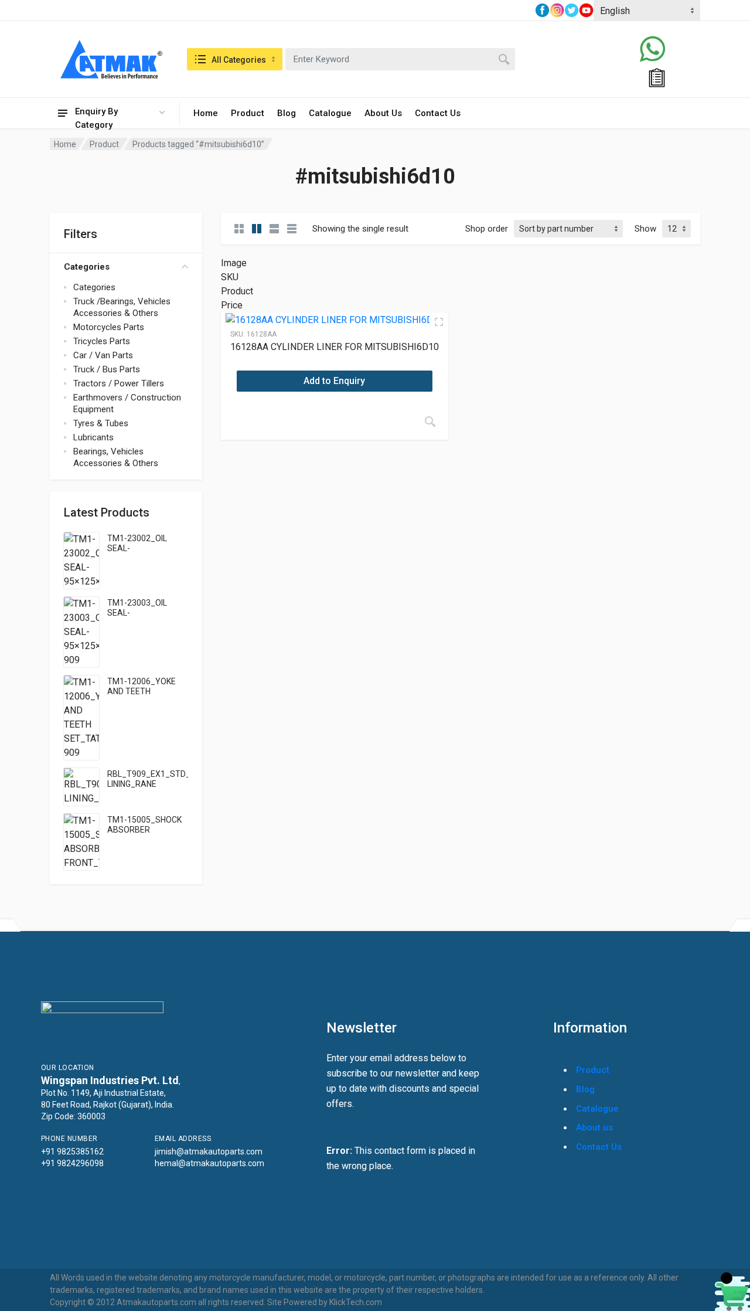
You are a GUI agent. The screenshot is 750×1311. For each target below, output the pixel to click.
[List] (274, 228)
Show (645, 228)
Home (205, 113)
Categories (87, 266)
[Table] (292, 228)
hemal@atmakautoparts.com (209, 1163)
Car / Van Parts (103, 355)
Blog (286, 113)
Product (247, 113)
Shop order (486, 228)
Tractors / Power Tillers (118, 383)
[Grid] (239, 228)
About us (594, 1127)
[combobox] (400, 59)
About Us (383, 113)
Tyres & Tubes (100, 423)
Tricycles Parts (101, 341)
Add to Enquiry (334, 380)
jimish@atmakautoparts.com (208, 1151)
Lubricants (93, 437)
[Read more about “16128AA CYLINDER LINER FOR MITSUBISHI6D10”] (430, 421)
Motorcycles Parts (108, 327)
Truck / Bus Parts (106, 369)
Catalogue (330, 113)
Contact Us (438, 113)
